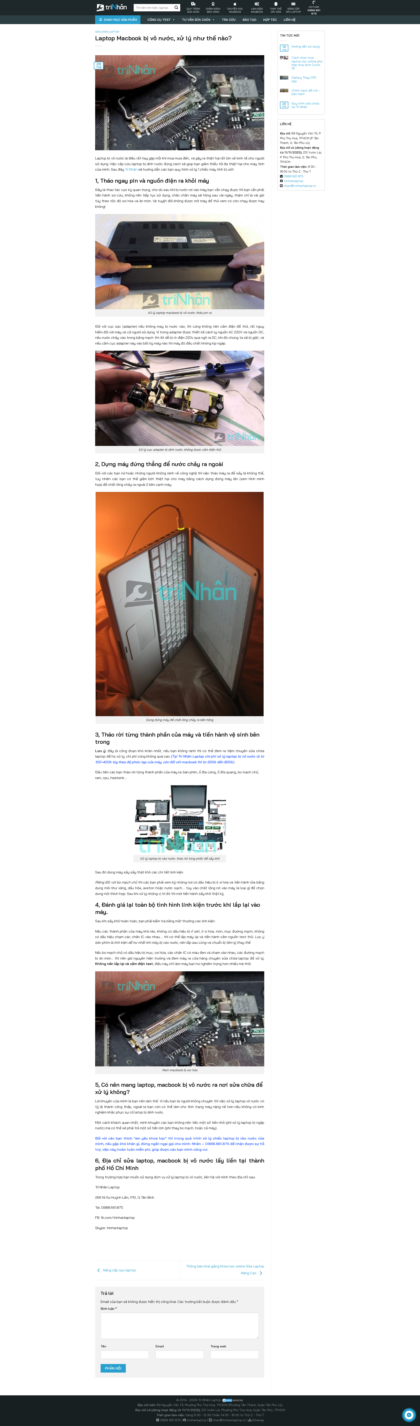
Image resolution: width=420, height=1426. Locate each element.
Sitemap (258, 1420)
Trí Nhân (131, 169)
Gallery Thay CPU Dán (304, 79)
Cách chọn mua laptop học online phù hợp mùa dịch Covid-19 (307, 63)
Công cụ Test (159, 20)
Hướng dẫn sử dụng (306, 46)
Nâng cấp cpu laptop (119, 1270)
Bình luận (109, 1309)
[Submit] (176, 7)
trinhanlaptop (293, 181)
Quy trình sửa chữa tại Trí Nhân (305, 105)
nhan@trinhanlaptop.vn (300, 185)
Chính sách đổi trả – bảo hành (306, 92)
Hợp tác (270, 20)
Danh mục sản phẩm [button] (120, 20)
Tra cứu (229, 20)
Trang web (218, 1346)
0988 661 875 (293, 176)
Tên (103, 1346)
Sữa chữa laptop (107, 31)
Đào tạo (249, 20)
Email (160, 1346)
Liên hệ (290, 20)
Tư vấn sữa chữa (196, 20)
